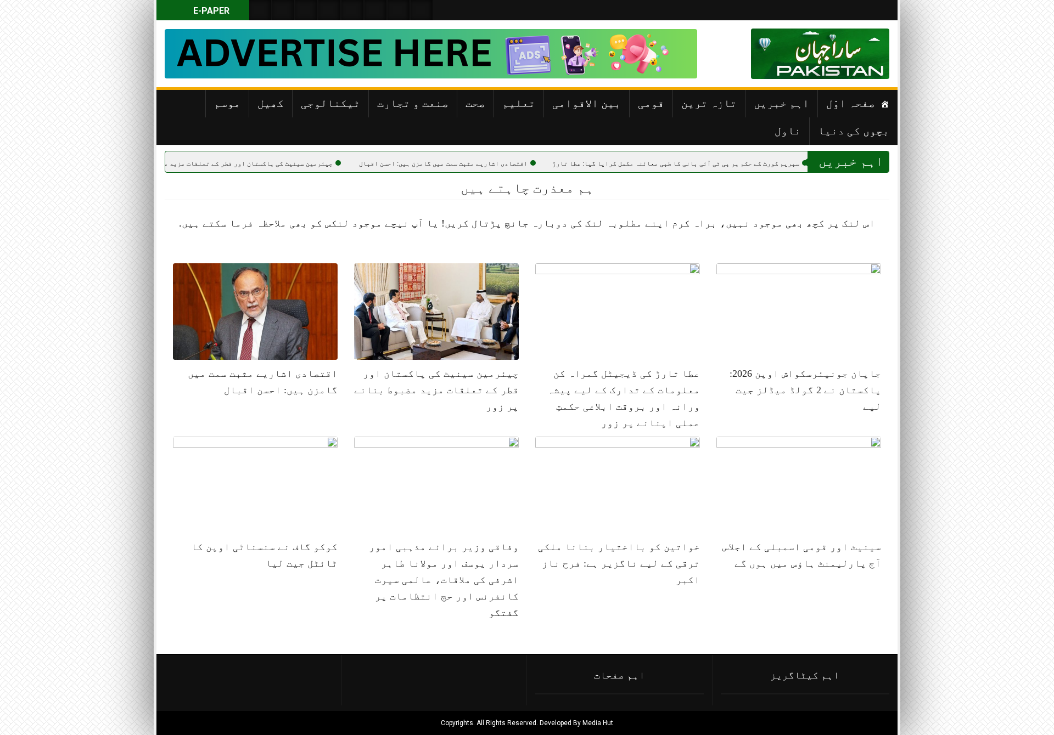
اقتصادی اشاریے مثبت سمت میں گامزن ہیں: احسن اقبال (477, 163)
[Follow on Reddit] (399, 10)
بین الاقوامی (586, 103)
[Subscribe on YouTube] (329, 10)
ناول (788, 131)
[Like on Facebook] (283, 10)
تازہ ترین (709, 103)
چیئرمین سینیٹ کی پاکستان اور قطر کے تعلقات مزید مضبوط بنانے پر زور (253, 163)
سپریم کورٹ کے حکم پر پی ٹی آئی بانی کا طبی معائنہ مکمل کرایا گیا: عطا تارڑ (709, 163)
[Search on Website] (260, 10)
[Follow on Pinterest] (352, 10)
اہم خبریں (781, 103)
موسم (227, 103)
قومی (651, 103)
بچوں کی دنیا (853, 131)
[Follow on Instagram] (422, 10)
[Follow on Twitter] (306, 10)
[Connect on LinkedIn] (375, 10)
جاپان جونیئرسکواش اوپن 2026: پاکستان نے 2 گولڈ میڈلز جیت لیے (805, 390)
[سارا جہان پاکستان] (856, 54)
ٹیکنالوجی (330, 103)
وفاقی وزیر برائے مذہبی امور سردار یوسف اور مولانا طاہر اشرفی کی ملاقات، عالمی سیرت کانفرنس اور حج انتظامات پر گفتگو (444, 579)
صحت (475, 103)
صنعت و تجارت (412, 103)
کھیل (270, 103)
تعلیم (518, 103)
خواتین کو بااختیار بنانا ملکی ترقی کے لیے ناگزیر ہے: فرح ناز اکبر (619, 563)
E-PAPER (210, 10)
